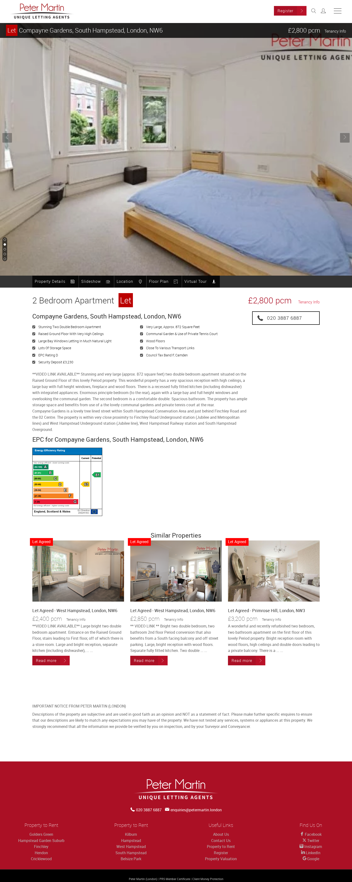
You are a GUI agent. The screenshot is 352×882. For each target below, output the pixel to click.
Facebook (313, 834)
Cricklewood (41, 858)
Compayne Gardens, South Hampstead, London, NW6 (85, 30)
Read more (46, 660)
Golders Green (41, 834)
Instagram (312, 846)
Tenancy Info (335, 31)
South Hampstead (131, 852)
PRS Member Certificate (174, 879)
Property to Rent (221, 846)
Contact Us (221, 840)
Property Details (50, 281)
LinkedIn (312, 852)
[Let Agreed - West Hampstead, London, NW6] (78, 571)
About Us (221, 834)
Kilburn (131, 834)
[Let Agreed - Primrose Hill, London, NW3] (274, 571)
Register (285, 10)
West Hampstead (131, 846)
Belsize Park (131, 858)
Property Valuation (221, 858)
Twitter (312, 840)
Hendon (41, 852)
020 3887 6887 (284, 318)
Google (312, 858)
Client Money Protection (207, 879)
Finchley (41, 846)
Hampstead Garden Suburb (41, 840)
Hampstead (131, 840)
